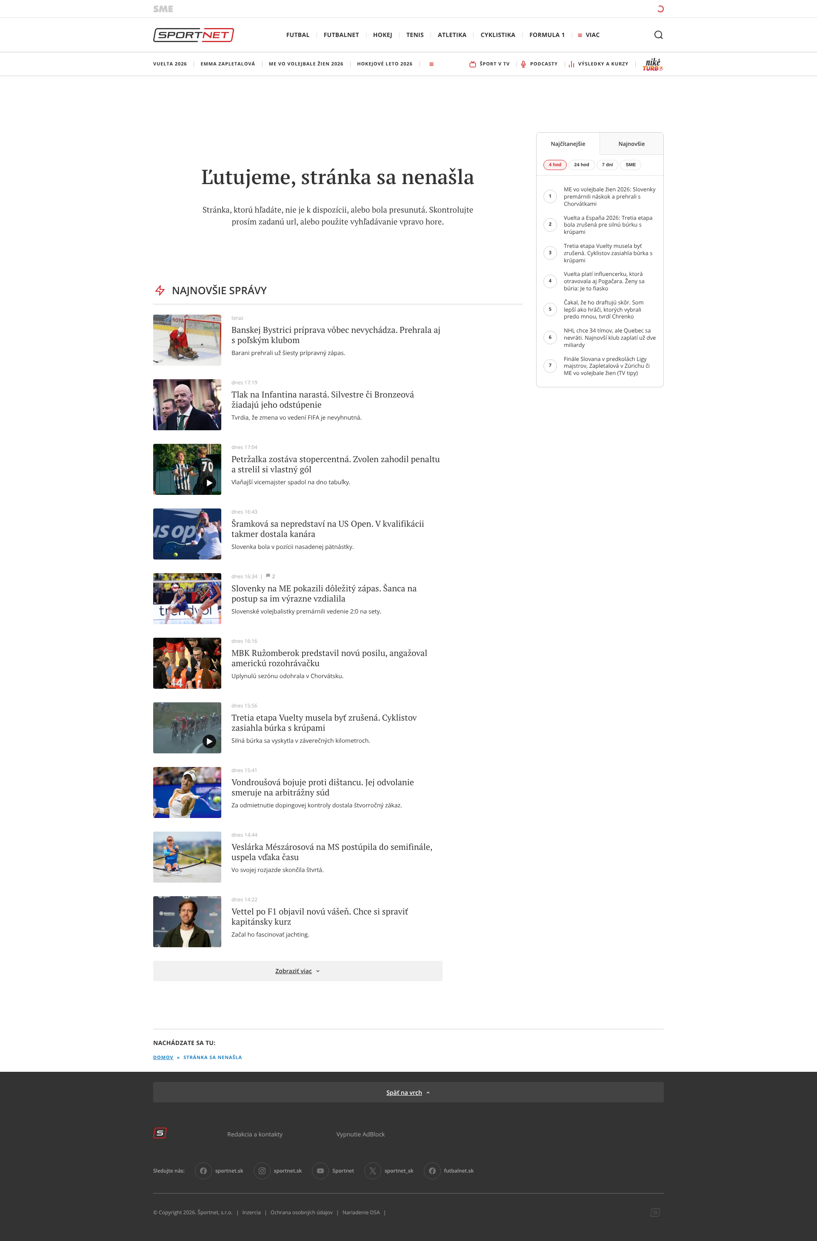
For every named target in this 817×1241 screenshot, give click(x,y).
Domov (163, 1057)
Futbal (298, 35)
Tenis (415, 35)
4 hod (555, 165)
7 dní (607, 165)
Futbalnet (341, 35)
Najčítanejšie (568, 144)
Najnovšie (632, 144)
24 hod (581, 165)
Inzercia (251, 1212)
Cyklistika (497, 35)
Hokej (382, 35)
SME (631, 165)
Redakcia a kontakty (255, 1134)
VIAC (593, 35)
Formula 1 (547, 35)
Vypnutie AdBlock (361, 1134)
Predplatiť (598, 8)
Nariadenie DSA (361, 1212)
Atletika (452, 35)
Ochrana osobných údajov (302, 1212)
